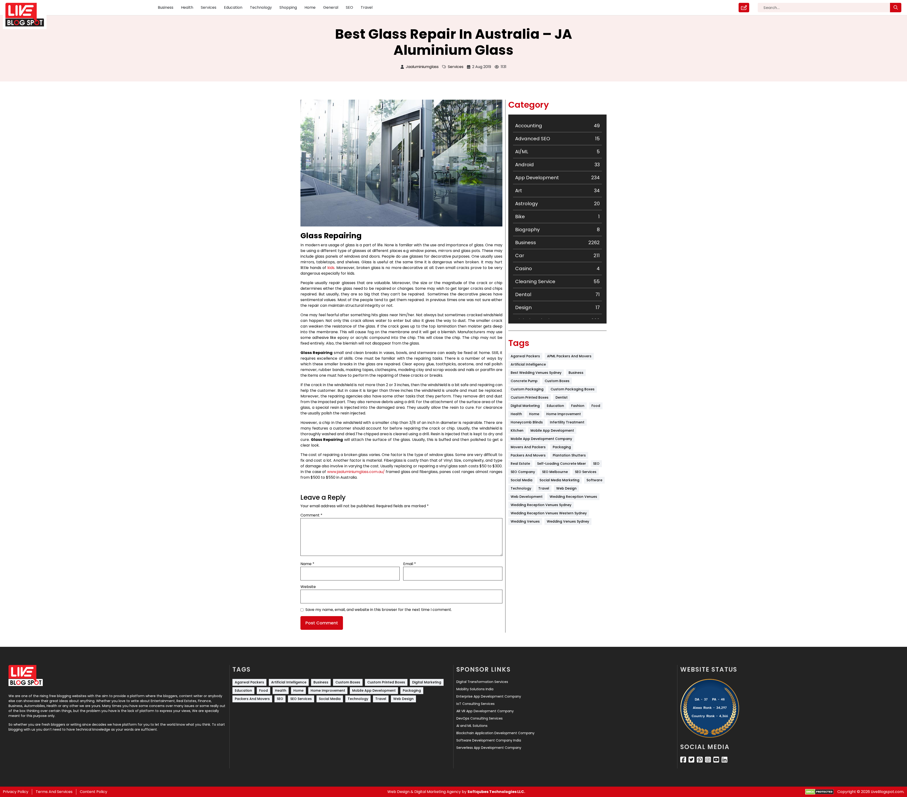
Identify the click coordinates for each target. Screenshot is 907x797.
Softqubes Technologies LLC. (496, 791)
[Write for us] (744, 7)
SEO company (523, 471)
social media (521, 480)
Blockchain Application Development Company (495, 733)
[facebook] (683, 759)
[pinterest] (700, 759)
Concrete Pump (524, 381)
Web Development (527, 496)
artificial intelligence (528, 364)
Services (208, 7)
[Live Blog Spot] (27, 14)
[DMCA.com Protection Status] (819, 792)
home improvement (563, 414)
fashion (577, 405)
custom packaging (527, 389)
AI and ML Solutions (472, 725)
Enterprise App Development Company (488, 696)
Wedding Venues (525, 521)
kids (330, 267)
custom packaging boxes (573, 389)
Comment (311, 515)
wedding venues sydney (568, 521)
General (330, 7)
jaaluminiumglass (422, 66)
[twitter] (691, 759)
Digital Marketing (525, 405)
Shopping (288, 7)
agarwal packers (525, 356)
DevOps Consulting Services (479, 718)
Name (307, 564)
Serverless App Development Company (488, 747)
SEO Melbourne (555, 471)
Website (308, 586)
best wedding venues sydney (536, 372)
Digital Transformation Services (482, 681)
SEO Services (585, 471)
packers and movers (528, 455)
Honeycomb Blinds (527, 422)
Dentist (562, 397)
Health (187, 7)
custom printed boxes (529, 397)
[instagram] (708, 759)
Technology (261, 7)
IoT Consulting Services (475, 703)
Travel (366, 7)
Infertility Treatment (567, 422)
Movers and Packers (528, 447)
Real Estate (520, 463)
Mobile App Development (552, 430)
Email (409, 564)
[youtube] (716, 759)
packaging (562, 447)
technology (521, 488)
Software (594, 480)
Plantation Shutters (569, 455)
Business (165, 7)
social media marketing (559, 480)
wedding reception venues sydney (541, 505)
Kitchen (517, 430)
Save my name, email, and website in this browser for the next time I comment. (378, 609)
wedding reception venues (573, 496)
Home (310, 7)
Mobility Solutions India (474, 689)
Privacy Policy (15, 791)
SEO (349, 7)
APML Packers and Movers (569, 356)
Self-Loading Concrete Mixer (561, 463)
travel (543, 488)
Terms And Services (54, 791)
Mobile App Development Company (541, 438)
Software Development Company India (488, 740)
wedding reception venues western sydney (549, 513)
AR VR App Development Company (485, 711)
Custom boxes (557, 381)
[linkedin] (724, 759)
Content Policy (93, 791)
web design (566, 488)
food (595, 405)
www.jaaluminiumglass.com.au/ (356, 471)
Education (233, 7)
